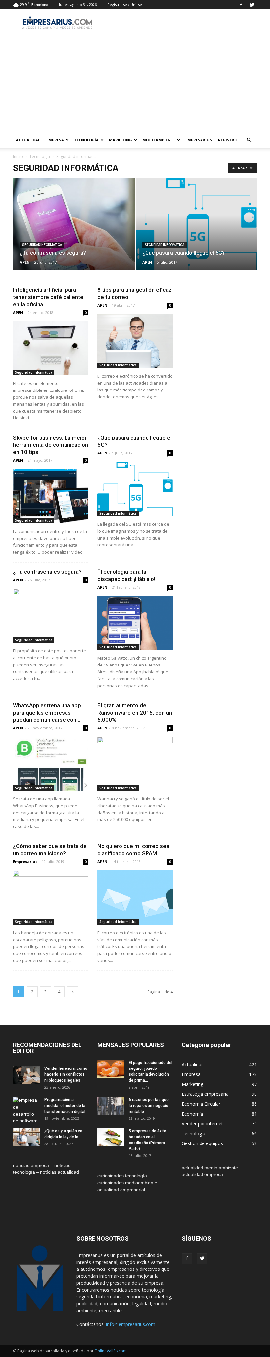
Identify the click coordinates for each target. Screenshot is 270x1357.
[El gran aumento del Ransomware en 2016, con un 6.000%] (135, 764)
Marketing (120, 140)
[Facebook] (241, 4)
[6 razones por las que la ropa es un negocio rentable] (110, 1106)
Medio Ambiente (158, 140)
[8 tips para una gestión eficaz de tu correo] (135, 341)
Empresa (55, 140)
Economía (192, 1114)
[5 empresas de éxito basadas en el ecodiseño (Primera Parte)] (110, 1137)
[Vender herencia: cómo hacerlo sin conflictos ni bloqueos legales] (26, 1075)
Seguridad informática (42, 245)
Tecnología (86, 140)
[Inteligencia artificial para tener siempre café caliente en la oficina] (50, 348)
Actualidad (28, 140)
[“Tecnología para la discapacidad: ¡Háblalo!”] (135, 623)
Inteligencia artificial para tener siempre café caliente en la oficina (48, 297)
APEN (25, 262)
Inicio (18, 156)
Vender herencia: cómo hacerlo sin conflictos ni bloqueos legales (65, 1074)
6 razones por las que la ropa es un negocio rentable (149, 1105)
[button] (249, 140)
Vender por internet (202, 1123)
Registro (227, 140)
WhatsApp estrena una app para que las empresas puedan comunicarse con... (47, 712)
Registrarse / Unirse (124, 4)
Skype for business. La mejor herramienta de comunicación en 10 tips (50, 444)
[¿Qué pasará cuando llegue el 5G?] (196, 230)
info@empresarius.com (130, 1324)
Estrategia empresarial (206, 1094)
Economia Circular (201, 1104)
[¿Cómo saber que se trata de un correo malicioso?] (50, 897)
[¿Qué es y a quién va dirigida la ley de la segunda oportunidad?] (26, 1137)
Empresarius (198, 140)
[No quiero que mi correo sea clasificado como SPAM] (135, 897)
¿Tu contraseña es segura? (47, 571)
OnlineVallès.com (110, 1351)
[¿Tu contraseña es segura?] (74, 230)
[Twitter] (252, 4)
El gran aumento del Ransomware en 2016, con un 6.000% (134, 712)
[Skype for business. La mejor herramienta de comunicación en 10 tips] (50, 496)
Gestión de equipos (202, 1143)
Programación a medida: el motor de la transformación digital (64, 1105)
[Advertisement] (135, 83)
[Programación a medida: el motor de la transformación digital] (26, 1110)
